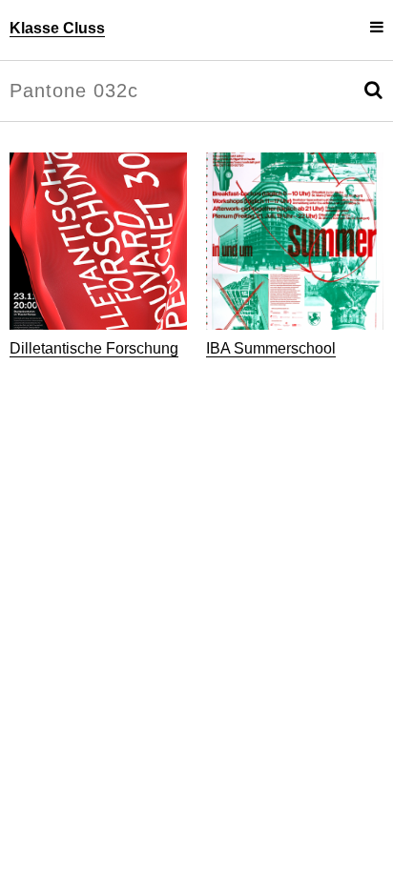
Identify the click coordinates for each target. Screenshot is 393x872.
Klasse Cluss (57, 28)
